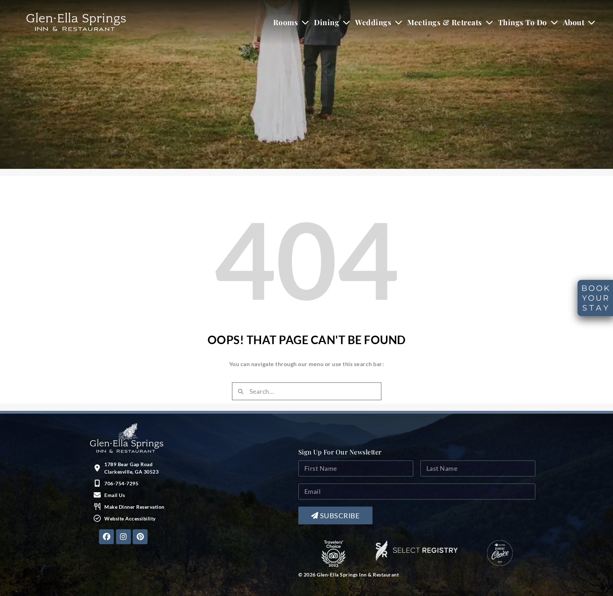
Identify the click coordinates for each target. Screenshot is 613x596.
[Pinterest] (140, 536)
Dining (326, 22)
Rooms (285, 22)
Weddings (373, 22)
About (574, 22)
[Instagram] (123, 536)
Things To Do (522, 22)
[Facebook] (106, 536)
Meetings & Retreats (444, 22)
